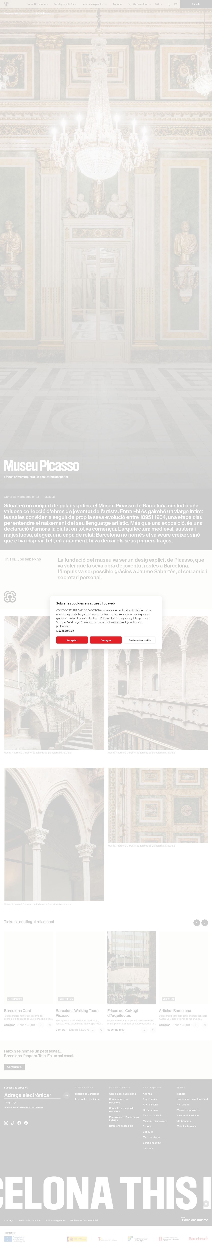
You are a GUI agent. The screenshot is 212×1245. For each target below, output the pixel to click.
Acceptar (72, 640)
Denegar (106, 640)
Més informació (65, 630)
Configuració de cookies (140, 640)
